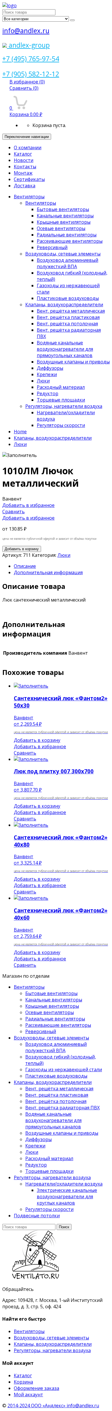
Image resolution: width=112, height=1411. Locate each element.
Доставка (24, 185)
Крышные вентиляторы (63, 222)
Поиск (64, 1227)
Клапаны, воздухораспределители (64, 304)
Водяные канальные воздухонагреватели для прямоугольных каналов (65, 349)
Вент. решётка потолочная (67, 323)
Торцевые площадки (61, 400)
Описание (25, 566)
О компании (27, 147)
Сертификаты (29, 179)
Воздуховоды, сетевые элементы (63, 254)
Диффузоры (50, 368)
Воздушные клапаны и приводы (73, 362)
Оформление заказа (36, 1388)
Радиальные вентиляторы (66, 235)
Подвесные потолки (37, 1215)
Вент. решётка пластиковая (68, 317)
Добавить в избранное (28, 505)
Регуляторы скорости (61, 425)
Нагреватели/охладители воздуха (64, 1184)
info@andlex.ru (25, 30)
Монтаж (23, 173)
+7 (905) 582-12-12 (30, 74)
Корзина (23, 1382)
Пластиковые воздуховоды (68, 298)
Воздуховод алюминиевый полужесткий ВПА (67, 263)
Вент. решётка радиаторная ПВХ (62, 1107)
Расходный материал (61, 387)
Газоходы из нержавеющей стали (63, 1069)
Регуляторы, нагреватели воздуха (63, 406)
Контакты (25, 166)
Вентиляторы (29, 196)
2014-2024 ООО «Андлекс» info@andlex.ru (53, 1405)
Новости (23, 160)
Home (20, 431)
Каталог (23, 154)
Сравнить (23, 88)
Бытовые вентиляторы (63, 209)
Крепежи (47, 374)
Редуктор (47, 393)
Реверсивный (52, 247)
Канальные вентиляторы (65, 215)
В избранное (27, 82)
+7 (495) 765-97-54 (30, 58)
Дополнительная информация (48, 572)
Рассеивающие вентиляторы (70, 241)
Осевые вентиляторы (61, 228)
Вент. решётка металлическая (71, 311)
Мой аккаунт (28, 1394)
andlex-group (28, 45)
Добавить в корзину (22, 549)
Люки (43, 381)
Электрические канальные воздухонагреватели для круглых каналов (67, 1196)
